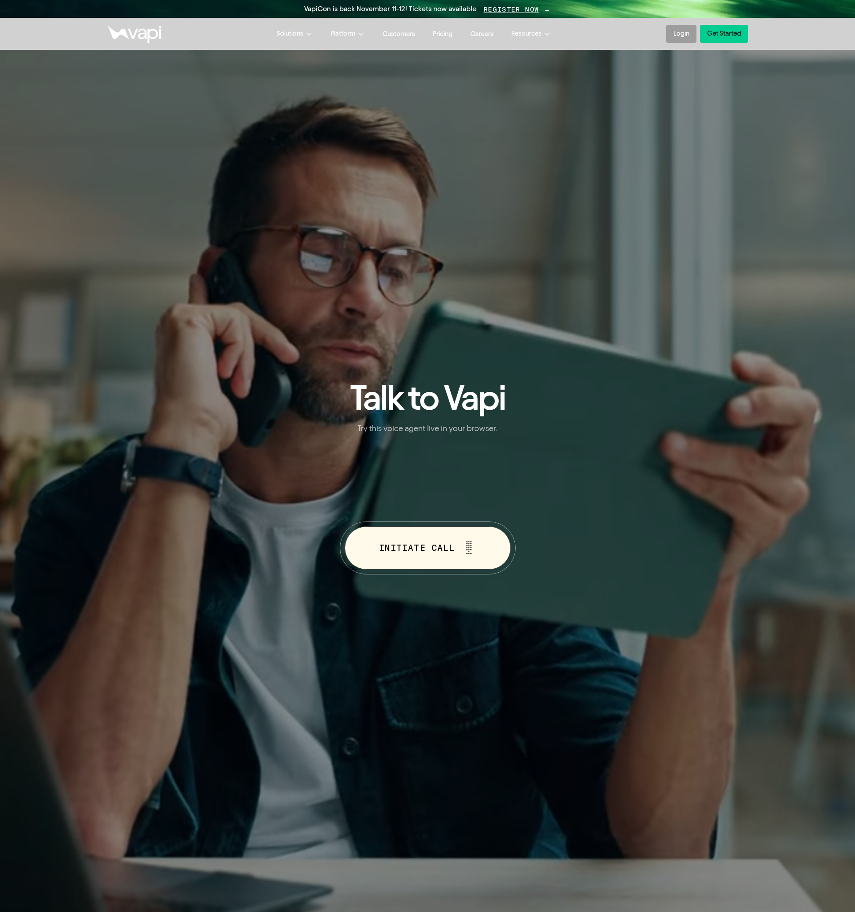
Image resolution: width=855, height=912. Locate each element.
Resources (526, 33)
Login (681, 33)
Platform (342, 33)
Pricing (442, 33)
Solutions (290, 33)
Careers (481, 33)
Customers (399, 33)
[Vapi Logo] (134, 34)
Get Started (724, 33)
